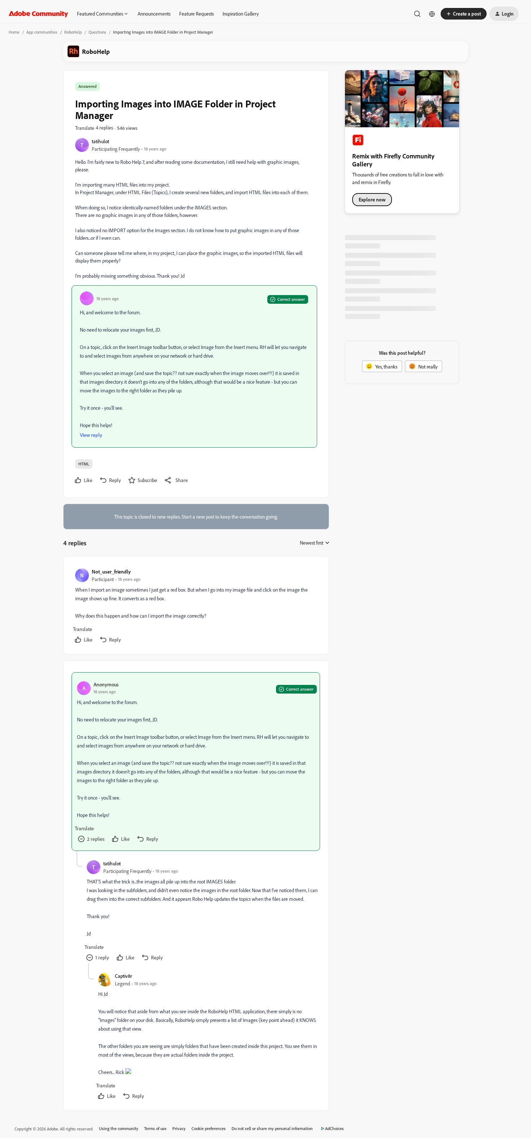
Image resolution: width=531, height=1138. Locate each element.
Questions (97, 32)
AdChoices (334, 1128)
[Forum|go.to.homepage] (38, 14)
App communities (41, 32)
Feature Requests (196, 13)
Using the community (118, 1128)
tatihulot (100, 141)
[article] (196, 606)
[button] (464, 14)
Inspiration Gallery (241, 13)
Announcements (154, 13)
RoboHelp (73, 32)
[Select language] (432, 14)
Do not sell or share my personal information (272, 1128)
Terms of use (155, 1128)
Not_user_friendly (111, 571)
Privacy (179, 1128)
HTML (83, 463)
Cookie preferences (208, 1128)
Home (14, 32)
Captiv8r (123, 976)
